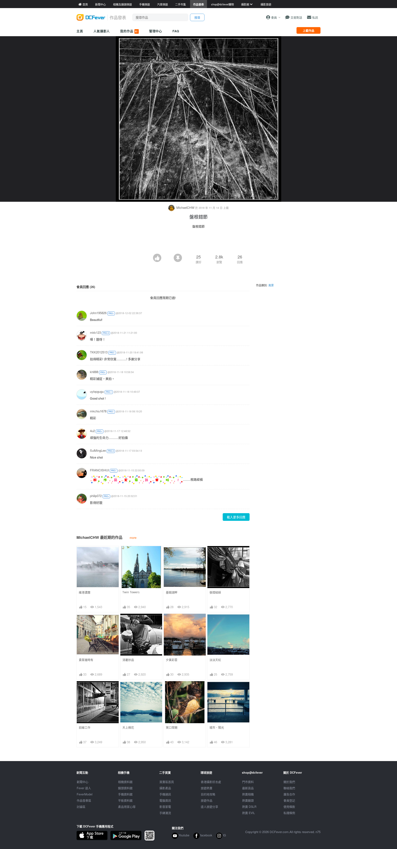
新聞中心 (82, 782)
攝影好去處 (211, 782)
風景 (271, 285)
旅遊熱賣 (206, 788)
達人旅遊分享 (209, 807)
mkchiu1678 (98, 411)
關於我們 (289, 782)
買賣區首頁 (166, 782)
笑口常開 (171, 727)
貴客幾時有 (86, 660)
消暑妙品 (128, 660)
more (133, 537)
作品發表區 (84, 800)
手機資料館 (125, 794)
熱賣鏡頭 (248, 800)
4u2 (92, 431)
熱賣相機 (248, 794)
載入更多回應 (236, 517)
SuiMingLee (98, 450)
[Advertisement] (198, 242)
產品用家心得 (126, 807)
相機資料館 (125, 782)
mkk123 (95, 332)
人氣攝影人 (101, 31)
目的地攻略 (208, 794)
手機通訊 (165, 794)
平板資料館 (125, 800)
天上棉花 (128, 727)
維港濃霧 (84, 592)
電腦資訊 (165, 800)
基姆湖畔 (171, 592)
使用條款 (289, 807)
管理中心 (155, 31)
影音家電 (165, 807)
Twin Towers (131, 592)
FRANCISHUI (99, 470)
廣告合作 (289, 794)
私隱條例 (289, 813)
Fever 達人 (84, 788)
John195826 (98, 313)
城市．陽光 (216, 727)
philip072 (96, 496)
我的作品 (129, 31)
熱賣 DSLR (249, 807)
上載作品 (308, 30)
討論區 (81, 807)
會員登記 (289, 800)
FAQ (175, 31)
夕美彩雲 (171, 660)
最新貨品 (248, 788)
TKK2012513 (99, 352)
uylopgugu (97, 391)
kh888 (94, 372)
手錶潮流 (165, 813)
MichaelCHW (185, 207)
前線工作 (84, 727)
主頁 (80, 31)
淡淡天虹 (215, 660)
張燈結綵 (215, 592)
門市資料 (248, 782)
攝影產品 (165, 788)
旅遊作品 (206, 800)
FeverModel (84, 794)
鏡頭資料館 (125, 788)
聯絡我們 (289, 788)
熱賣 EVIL (248, 813)
